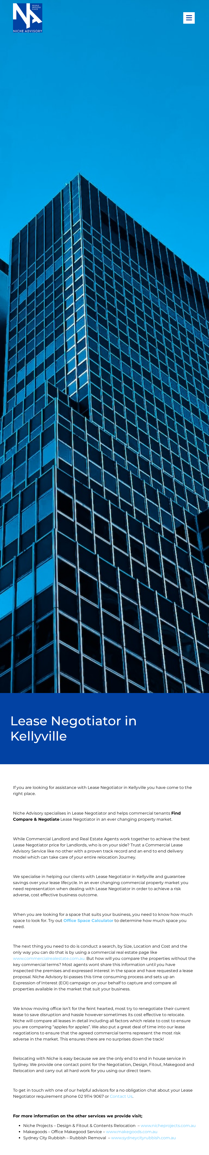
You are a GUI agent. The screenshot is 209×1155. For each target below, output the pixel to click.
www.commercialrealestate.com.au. (49, 958)
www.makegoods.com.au (132, 1131)
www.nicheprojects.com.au (168, 1125)
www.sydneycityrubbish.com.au (143, 1137)
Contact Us (121, 1096)
